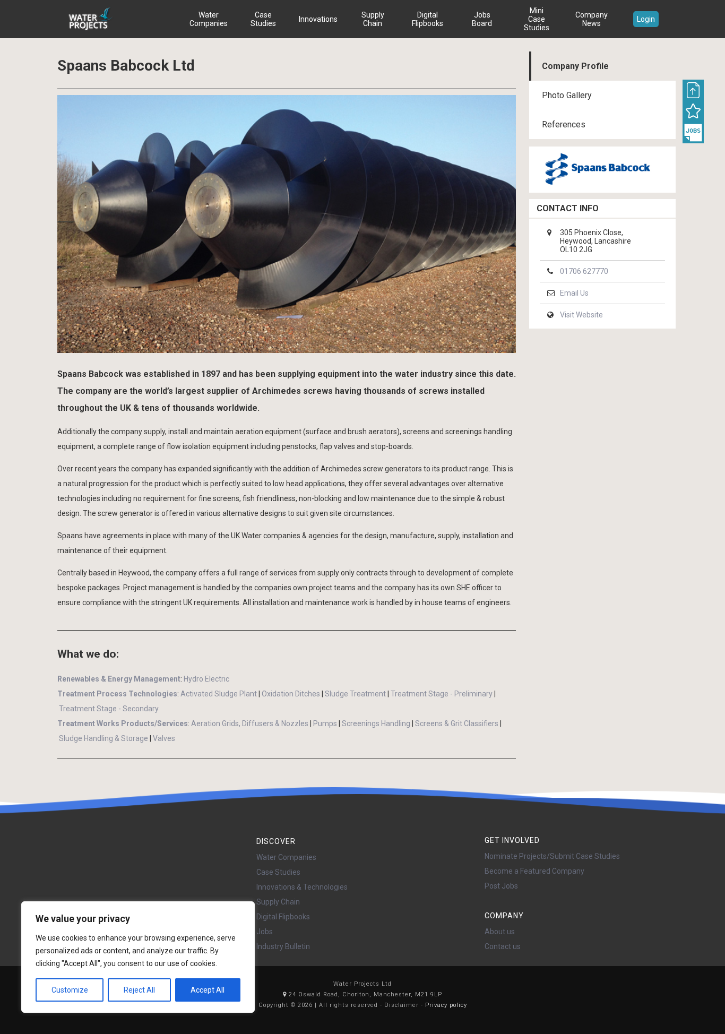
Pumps (325, 723)
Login (646, 19)
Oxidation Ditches (291, 694)
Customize (69, 990)
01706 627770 (584, 271)
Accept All (208, 990)
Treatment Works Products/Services (122, 723)
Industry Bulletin (283, 946)
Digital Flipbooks (427, 19)
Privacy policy (446, 1005)
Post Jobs (501, 886)
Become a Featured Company (534, 871)
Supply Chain (372, 19)
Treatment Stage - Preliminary (442, 694)
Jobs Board (482, 19)
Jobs (264, 931)
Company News (591, 19)
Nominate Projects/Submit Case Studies (552, 856)
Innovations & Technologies (302, 887)
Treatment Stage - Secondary (109, 708)
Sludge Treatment (355, 694)
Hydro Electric (206, 679)
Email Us (574, 293)
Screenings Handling (376, 723)
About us (500, 931)
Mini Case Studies (536, 19)
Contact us (503, 946)
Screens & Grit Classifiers (456, 723)
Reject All (139, 990)
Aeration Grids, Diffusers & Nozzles (249, 723)
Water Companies (208, 19)
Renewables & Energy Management (118, 679)
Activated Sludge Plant (218, 694)
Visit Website (581, 315)
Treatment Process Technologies (117, 694)
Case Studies (263, 19)
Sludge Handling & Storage (103, 738)
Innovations (318, 19)
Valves (164, 738)
